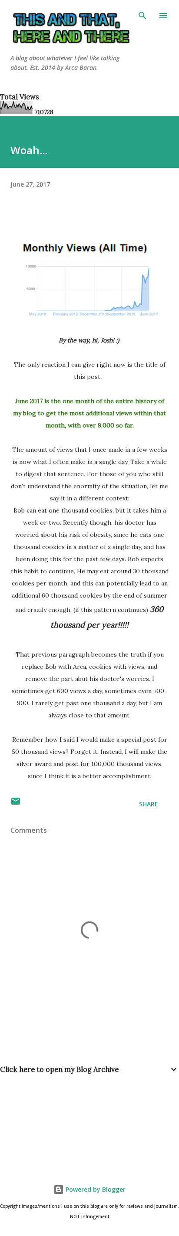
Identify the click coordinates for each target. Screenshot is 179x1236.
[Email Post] (15, 804)
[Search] (142, 15)
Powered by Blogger (95, 1189)
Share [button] (148, 804)
